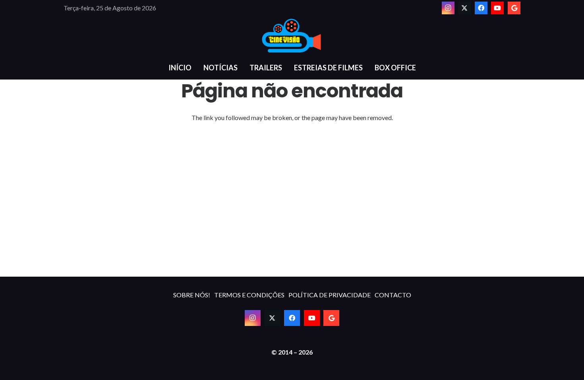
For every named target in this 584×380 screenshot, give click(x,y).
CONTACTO (393, 295)
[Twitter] (464, 8)
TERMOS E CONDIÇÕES (249, 295)
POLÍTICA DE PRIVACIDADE (329, 295)
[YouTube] (497, 8)
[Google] (514, 8)
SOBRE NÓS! (191, 295)
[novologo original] (292, 36)
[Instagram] (448, 8)
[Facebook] (481, 8)
